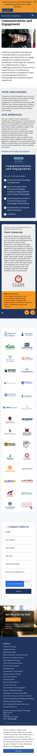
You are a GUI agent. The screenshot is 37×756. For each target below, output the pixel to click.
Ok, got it (18, 751)
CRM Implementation (9, 652)
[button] (32, 16)
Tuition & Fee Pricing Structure (12, 663)
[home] (11, 15)
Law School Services (9, 685)
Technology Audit (8, 679)
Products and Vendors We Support (16, 151)
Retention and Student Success (13, 657)
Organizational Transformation (13, 671)
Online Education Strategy (11, 660)
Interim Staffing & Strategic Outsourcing (16, 704)
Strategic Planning (9, 649)
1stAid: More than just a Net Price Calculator (17, 696)
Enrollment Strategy (9, 647)
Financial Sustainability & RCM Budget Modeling (18, 698)
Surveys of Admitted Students (12, 690)
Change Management (10, 707)
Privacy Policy (19, 746)
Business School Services (11, 682)
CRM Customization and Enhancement (15, 655)
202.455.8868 (12, 719)
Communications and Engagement (14, 688)
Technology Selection (10, 677)
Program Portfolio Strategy (12, 674)
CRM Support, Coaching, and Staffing (15, 693)
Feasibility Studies (9, 668)
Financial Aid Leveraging (11, 666)
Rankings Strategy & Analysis (12, 701)
